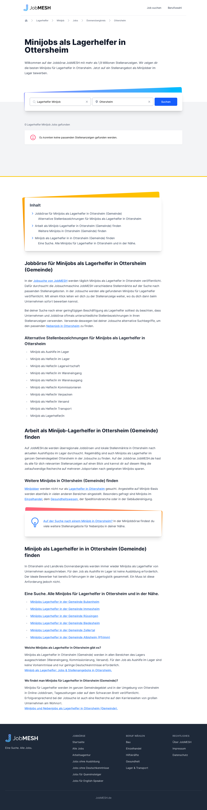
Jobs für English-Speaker (87, 780)
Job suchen (154, 7)
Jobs (75, 20)
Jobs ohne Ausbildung (86, 761)
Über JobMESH (182, 742)
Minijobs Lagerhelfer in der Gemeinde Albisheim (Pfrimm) (70, 637)
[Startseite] (26, 20)
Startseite (78, 742)
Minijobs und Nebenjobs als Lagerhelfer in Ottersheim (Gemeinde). (71, 708)
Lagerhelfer (42, 20)
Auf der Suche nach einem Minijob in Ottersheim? (78, 521)
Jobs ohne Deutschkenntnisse (90, 767)
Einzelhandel (33, 499)
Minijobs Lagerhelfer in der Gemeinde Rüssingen (64, 616)
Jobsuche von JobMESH (50, 280)
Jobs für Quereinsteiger (86, 774)
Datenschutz (180, 755)
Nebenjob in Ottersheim (63, 326)
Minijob (60, 20)
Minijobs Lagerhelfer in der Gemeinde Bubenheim (64, 601)
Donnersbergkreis (96, 20)
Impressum (179, 748)
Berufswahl (175, 7)
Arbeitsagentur (81, 755)
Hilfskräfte (132, 755)
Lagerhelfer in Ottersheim (87, 488)
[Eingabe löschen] (87, 101)
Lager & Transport (137, 767)
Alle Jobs (78, 748)
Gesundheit (133, 761)
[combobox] (122, 102)
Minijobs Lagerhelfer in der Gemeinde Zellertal (62, 630)
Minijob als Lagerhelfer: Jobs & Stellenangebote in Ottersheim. (68, 670)
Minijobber (32, 488)
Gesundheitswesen (64, 499)
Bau (128, 742)
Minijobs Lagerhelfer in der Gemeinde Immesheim (65, 609)
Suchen (166, 101)
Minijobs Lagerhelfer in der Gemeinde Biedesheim (65, 623)
